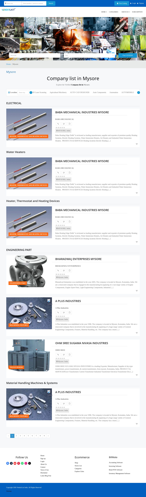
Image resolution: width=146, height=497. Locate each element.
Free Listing (123, 3)
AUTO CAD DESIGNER (79, 92)
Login (42, 461)
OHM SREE (60, 350)
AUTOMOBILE (127, 92)
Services (125, 12)
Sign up (43, 458)
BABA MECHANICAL (64, 119)
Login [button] (134, 3)
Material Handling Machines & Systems (32, 383)
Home (8, 64)
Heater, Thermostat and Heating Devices (28, 136)
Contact (42, 467)
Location (13, 92)
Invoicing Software (115, 466)
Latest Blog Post (45, 476)
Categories (113, 12)
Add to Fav (137, 144)
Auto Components (99, 92)
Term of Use (44, 470)
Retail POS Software (115, 470)
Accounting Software (116, 462)
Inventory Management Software (119, 473)
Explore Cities (79, 471)
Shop (76, 463)
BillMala (113, 457)
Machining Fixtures (19, 325)
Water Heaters (15, 152)
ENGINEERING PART (19, 250)
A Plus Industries (62, 308)
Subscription (137, 12)
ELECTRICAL (14, 103)
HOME (103, 12)
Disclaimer (43, 473)
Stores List (78, 466)
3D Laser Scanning (39, 92)
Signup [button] (141, 3)
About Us (43, 464)
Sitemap (9, 491)
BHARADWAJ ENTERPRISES (68, 266)
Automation (114, 92)
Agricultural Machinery (58, 92)
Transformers (16, 367)
